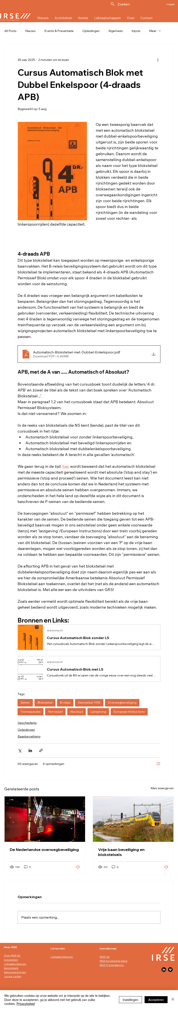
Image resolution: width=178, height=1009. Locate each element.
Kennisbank (11, 968)
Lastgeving (98, 712)
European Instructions (129, 712)
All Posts (10, 31)
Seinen (25, 702)
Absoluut (76, 712)
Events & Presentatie (59, 31)
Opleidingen (91, 31)
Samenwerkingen (15, 972)
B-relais (65, 702)
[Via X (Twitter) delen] (20, 750)
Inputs (136, 31)
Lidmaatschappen (15, 964)
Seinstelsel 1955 (89, 702)
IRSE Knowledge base (113, 960)
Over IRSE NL (12, 955)
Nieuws (30, 31)
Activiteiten (11, 959)
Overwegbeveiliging (122, 702)
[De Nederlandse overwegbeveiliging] (45, 819)
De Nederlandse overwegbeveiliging (44, 849)
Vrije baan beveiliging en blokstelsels (121, 852)
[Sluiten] (172, 1000)
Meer (153, 31)
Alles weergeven (162, 788)
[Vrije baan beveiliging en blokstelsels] (133, 819)
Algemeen (115, 31)
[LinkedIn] (164, 969)
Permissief (55, 712)
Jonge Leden (12, 976)
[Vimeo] (170, 969)
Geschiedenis (27, 723)
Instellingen (130, 999)
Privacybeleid (25, 1003)
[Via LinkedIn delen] (30, 750)
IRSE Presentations (112, 965)
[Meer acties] (157, 59)
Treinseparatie (30, 712)
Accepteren (156, 999)
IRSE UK (105, 956)
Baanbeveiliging (29, 736)
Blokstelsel (45, 702)
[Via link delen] (41, 750)
